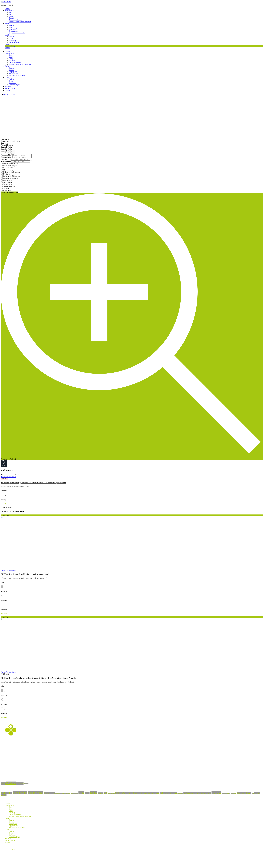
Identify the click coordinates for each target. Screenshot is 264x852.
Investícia (8, 168)
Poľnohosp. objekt (226, 793)
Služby (7, 23)
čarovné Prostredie (10, 164)
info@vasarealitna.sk (7, 774)
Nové (6, 174)
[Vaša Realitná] (6, 2)
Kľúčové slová (6, 161)
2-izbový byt (20, 792)
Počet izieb (5, 145)
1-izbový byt (6, 793)
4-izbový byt (49, 793)
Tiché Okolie (9, 186)
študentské (7, 182)
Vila (253, 793)
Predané (11, 783)
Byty (10, 12)
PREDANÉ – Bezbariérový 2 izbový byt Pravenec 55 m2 (25, 574)
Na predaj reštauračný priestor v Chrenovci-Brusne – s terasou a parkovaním (33, 483)
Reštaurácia (233, 793)
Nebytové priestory (15, 20)
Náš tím (11, 36)
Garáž (105, 793)
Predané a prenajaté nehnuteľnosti (20, 22)
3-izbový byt (35, 792)
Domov (7, 9)
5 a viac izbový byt (60, 793)
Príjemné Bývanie (10, 178)
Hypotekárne (13, 31)
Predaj (3, 783)
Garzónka (100, 793)
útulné (7, 190)
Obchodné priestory (190, 793)
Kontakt (7, 48)
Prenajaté (20, 783)
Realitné (11, 25)
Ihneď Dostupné (10, 166)
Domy (11, 14)
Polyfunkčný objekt (204, 793)
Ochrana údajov (14, 42)
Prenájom (26, 783)
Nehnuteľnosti (9, 10)
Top (6, 188)
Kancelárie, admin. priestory (146, 793)
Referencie (12, 40)
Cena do (4, 149)
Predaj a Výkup (10, 46)
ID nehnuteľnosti (7, 159)
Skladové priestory (244, 793)
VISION (12, 849)
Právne (11, 27)
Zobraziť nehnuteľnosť (8, 477)
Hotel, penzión (111, 793)
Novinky (8, 44)
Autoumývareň (74, 793)
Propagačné (13, 29)
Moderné (8, 170)
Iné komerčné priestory (124, 793)
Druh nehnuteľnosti (8, 141)
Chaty (11, 16)
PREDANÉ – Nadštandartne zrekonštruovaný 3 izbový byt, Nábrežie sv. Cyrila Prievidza (39, 678)
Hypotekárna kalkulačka (17, 33)
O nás (7, 35)
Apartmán (67, 793)
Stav (2, 143)
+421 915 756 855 (9, 94)
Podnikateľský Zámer (11, 176)
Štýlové (7, 184)
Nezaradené (180, 793)
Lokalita (4, 139)
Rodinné (7, 180)
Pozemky (12, 18)
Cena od (4, 147)
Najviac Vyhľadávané (12, 172)
